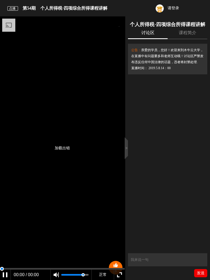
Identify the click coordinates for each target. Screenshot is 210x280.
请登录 (173, 8)
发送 (201, 273)
